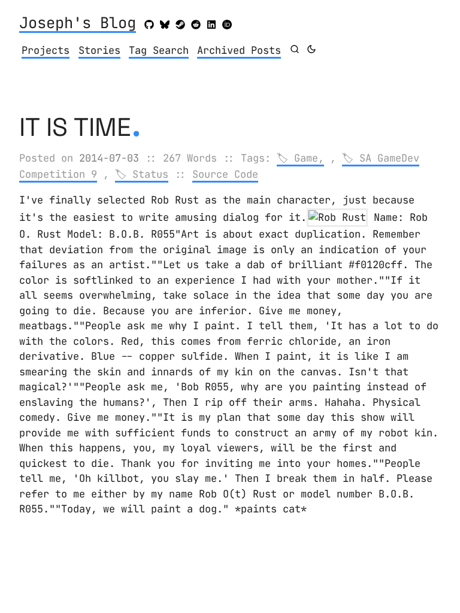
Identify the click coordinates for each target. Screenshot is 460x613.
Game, (309, 158)
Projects (45, 50)
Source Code (225, 174)
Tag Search (159, 50)
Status (150, 174)
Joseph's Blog (77, 24)
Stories (99, 50)
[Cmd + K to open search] (295, 49)
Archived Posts (239, 50)
